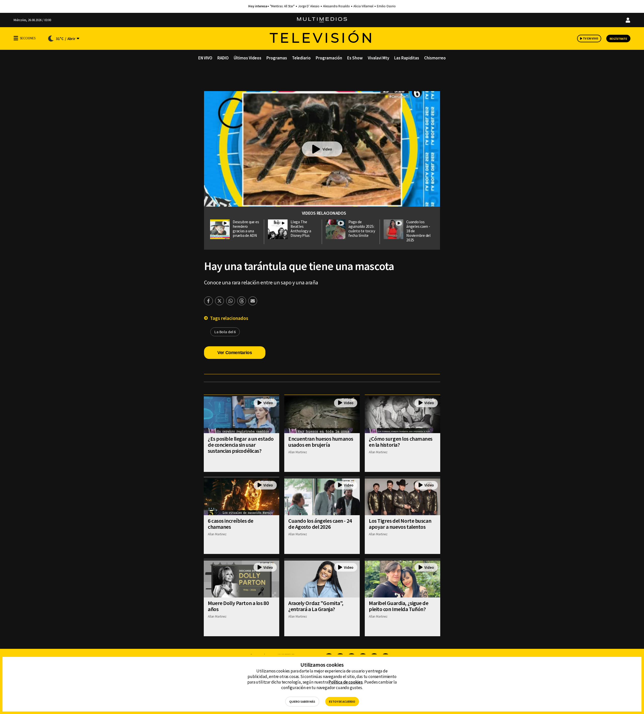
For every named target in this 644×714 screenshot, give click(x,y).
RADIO (223, 58)
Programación (329, 58)
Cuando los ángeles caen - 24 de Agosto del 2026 (320, 523)
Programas (276, 58)
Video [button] (327, 149)
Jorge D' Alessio (308, 6)
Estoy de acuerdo (342, 701)
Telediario (301, 58)
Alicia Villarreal (363, 6)
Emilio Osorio (386, 6)
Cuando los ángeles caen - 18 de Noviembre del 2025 (418, 230)
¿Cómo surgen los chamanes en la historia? (400, 441)
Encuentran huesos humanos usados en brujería (320, 441)
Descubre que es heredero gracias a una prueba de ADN (246, 228)
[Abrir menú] (16, 38)
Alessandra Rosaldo (336, 6)
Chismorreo (435, 58)
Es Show (355, 58)
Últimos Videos (247, 58)
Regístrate (618, 39)
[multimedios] (322, 20)
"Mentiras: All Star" (282, 6)
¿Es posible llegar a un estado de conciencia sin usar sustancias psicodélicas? (241, 444)
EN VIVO (205, 58)
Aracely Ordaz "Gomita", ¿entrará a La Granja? (315, 606)
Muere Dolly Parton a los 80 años (238, 606)
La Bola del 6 (225, 331)
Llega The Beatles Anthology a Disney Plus (301, 228)
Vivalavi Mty (378, 58)
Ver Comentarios (234, 352)
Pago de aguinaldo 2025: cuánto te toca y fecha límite (361, 228)
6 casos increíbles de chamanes (230, 523)
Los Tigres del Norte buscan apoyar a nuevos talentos (400, 523)
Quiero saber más (302, 701)
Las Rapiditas (406, 58)
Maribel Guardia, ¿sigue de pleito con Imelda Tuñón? (398, 606)
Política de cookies (346, 682)
